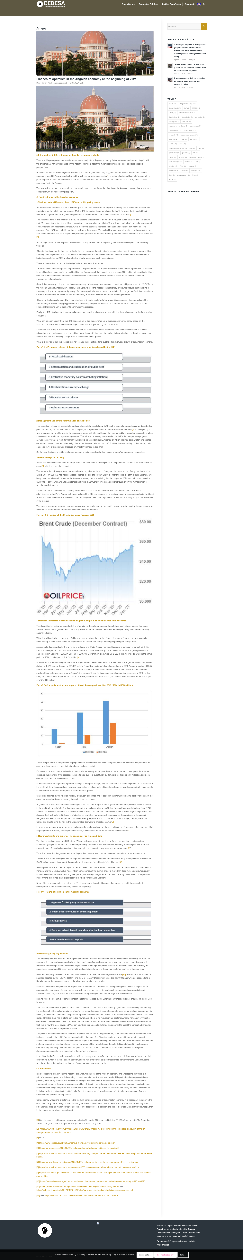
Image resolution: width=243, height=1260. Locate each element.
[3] (37, 236)
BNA (186, 108)
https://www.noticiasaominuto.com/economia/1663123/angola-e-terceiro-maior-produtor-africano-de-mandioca (89, 1167)
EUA (182, 144)
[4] (133, 429)
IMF (196, 152)
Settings (183, 1254)
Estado (173, 144)
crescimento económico (178, 126)
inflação (183, 157)
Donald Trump (175, 130)
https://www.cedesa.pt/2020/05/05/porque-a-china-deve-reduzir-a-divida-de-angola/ (77, 1142)
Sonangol (196, 170)
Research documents (59, 83)
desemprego (195, 126)
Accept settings (145, 1254)
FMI (192, 148)
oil (198, 161)
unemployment (183, 175)
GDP (201, 148)
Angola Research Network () (182, 1225)
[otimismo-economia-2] (95, 53)
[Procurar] (204, 4)
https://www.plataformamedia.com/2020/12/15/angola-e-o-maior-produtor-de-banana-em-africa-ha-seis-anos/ (88, 1161)
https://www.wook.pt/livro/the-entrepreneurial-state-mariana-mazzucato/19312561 (82, 1195)
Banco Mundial (175, 108)
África (172, 179)
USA (195, 175)
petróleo (173, 166)
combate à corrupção (187, 112)
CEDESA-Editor (78, 83)
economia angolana (189, 135)
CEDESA (196, 108)
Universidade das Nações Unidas (172, 1232)
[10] (120, 862)
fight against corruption (178, 148)
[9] (129, 848)
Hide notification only (165, 1254)
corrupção (174, 121)
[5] (42, 465)
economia (174, 135)
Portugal (192, 166)
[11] (124, 974)
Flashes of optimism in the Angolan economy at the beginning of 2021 (86, 79)
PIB (183, 166)
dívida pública (190, 130)
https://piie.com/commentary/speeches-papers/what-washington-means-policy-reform (79, 1186)
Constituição (174, 117)
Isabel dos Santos (196, 157)
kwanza (189, 161)
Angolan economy (188, 103)
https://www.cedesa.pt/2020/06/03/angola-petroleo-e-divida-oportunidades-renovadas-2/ (79, 1147)
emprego (194, 139)
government (174, 152)
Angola (173, 103)
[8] (129, 830)
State (172, 175)
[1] (108, 175)
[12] (78, 1028)
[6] (78, 657)
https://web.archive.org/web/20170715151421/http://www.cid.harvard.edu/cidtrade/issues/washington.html (84, 1189)
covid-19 (186, 121)
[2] (130, 214)
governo (186, 152)
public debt (173, 170)
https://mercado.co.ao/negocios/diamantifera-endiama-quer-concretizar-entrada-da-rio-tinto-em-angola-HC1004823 (92, 1181)
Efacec (183, 139)
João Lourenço (175, 161)
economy (173, 139)
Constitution (187, 117)
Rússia (184, 170)
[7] (113, 821)
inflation (172, 157)
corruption (200, 117)
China (172, 112)
